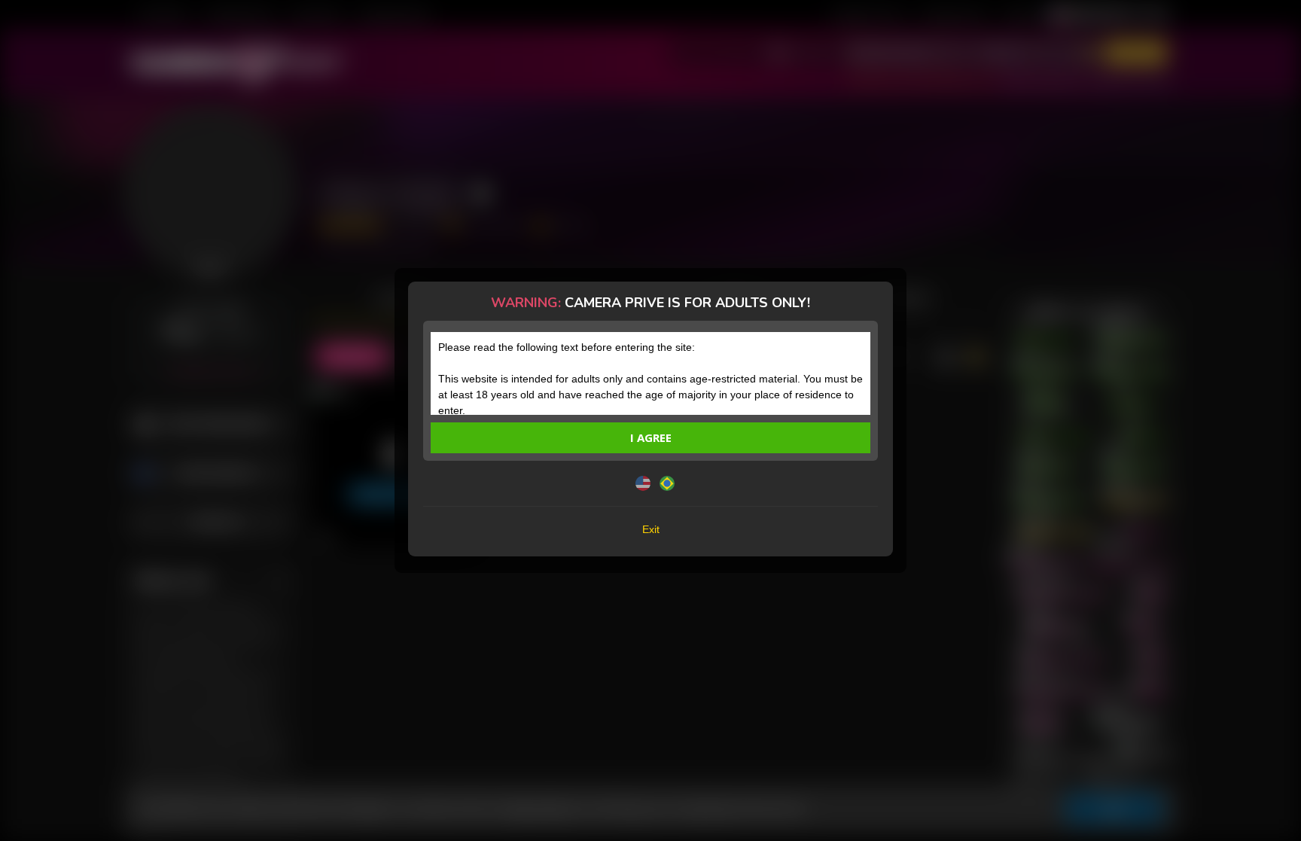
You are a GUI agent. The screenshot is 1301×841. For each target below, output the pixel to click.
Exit (651, 529)
